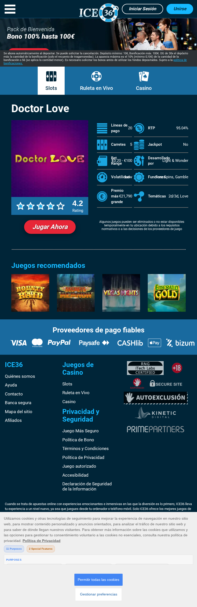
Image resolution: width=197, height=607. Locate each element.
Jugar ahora (49, 227)
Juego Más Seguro (80, 430)
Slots (51, 88)
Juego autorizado (79, 466)
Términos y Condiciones (85, 448)
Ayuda (11, 385)
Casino (144, 88)
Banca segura (18, 402)
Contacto (14, 393)
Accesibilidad (75, 475)
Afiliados (13, 420)
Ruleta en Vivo (96, 88)
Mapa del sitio (18, 411)
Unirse (179, 8)
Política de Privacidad (83, 457)
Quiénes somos (20, 376)
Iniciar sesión (142, 8)
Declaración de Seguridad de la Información (87, 486)
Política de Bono (78, 439)
